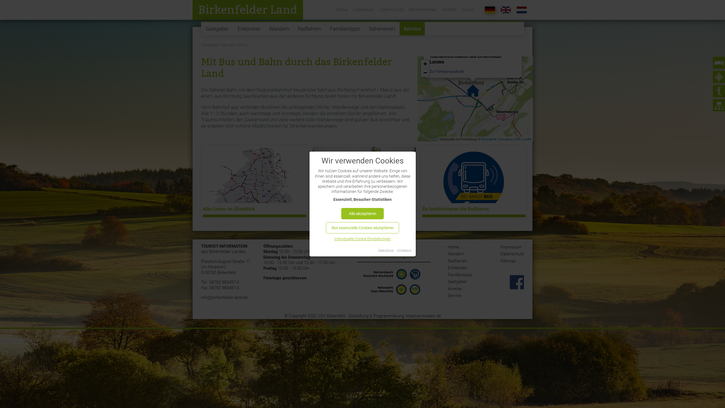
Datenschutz (386, 250)
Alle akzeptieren (362, 213)
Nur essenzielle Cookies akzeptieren (363, 228)
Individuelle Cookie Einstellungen (362, 239)
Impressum (404, 250)
